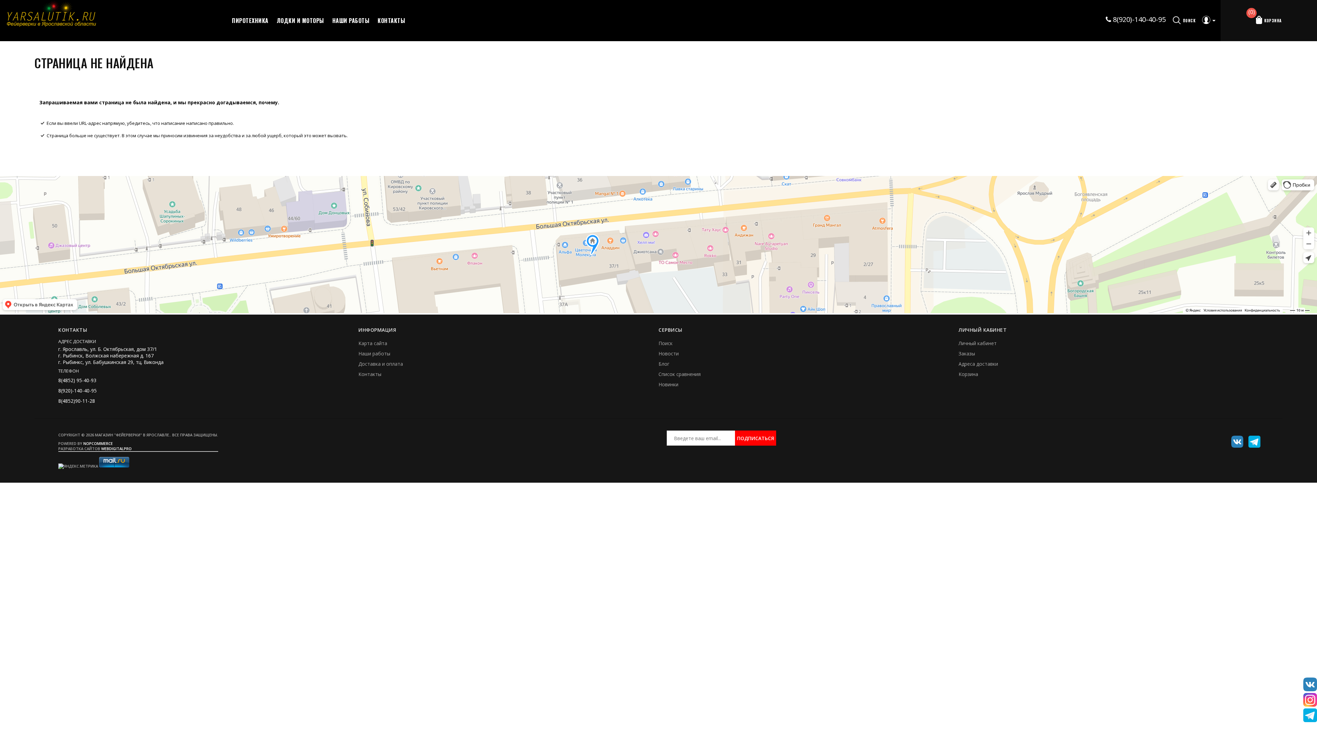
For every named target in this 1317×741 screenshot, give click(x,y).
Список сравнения (679, 374)
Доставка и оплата (380, 364)
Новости (668, 353)
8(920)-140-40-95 (1138, 19)
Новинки (668, 384)
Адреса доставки (978, 364)
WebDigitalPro (116, 448)
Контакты (391, 20)
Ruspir (1235, 439)
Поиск (665, 343)
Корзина (968, 374)
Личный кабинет (978, 343)
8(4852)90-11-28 (76, 401)
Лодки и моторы (300, 20)
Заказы (967, 353)
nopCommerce (98, 443)
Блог (663, 364)
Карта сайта (372, 343)
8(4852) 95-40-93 (77, 380)
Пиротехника (250, 20)
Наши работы (351, 20)
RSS (1252, 439)
